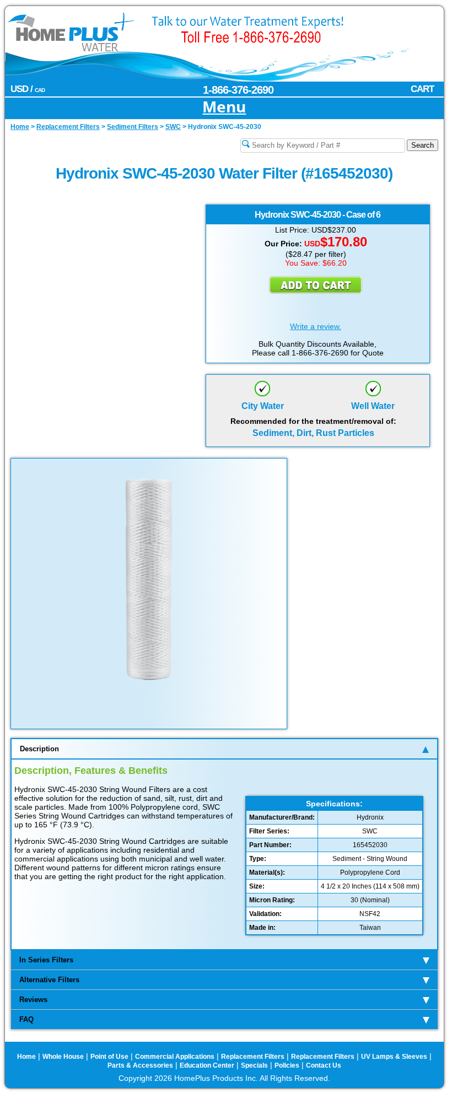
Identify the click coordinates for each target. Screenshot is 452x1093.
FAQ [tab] (26, 1019)
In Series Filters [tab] (46, 960)
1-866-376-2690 (238, 90)
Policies (287, 1065)
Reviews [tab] (33, 999)
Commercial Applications (174, 1056)
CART (422, 89)
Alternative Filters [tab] (49, 980)
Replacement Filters (252, 1056)
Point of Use (109, 1056)
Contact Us (323, 1065)
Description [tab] (39, 749)
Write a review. (315, 326)
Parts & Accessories (140, 1065)
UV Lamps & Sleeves (394, 1056)
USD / (27, 89)
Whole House (63, 1056)
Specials (254, 1065)
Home (26, 1056)
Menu (224, 107)
